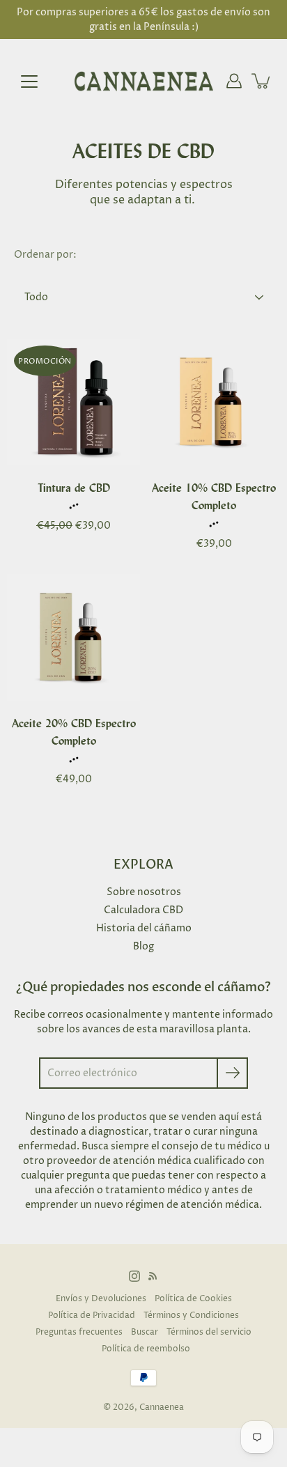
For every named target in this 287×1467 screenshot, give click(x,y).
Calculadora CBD (143, 910)
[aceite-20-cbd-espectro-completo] (73, 637)
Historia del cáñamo (144, 928)
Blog (143, 946)
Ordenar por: (45, 254)
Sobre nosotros (144, 892)
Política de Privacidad (91, 1315)
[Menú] (29, 81)
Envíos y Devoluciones (101, 1299)
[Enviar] (232, 1073)
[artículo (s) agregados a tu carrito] (262, 81)
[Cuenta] (234, 81)
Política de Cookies (193, 1299)
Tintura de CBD (74, 488)
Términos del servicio (208, 1332)
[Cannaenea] (143, 81)
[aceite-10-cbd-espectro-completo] (213, 402)
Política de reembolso (146, 1349)
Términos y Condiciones (191, 1315)
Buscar (144, 1332)
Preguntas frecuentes (79, 1332)
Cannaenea (161, 1407)
